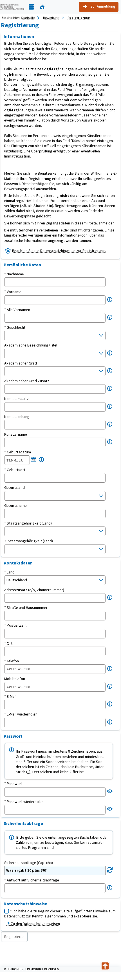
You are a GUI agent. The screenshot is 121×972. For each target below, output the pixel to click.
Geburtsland (14, 487)
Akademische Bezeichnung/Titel (30, 345)
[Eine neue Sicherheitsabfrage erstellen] (110, 870)
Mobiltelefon (14, 678)
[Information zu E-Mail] (110, 704)
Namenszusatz (16, 398)
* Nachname (14, 274)
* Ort (8, 643)
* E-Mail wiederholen (20, 714)
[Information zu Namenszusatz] (110, 406)
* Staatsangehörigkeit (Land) (28, 523)
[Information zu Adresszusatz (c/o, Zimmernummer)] (110, 597)
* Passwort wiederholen (24, 801)
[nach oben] (105, 966)
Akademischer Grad (20, 363)
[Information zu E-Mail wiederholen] (110, 722)
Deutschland (16, 580)
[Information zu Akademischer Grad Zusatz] (110, 388)
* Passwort (13, 783)
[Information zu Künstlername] (110, 442)
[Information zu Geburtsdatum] (41, 460)
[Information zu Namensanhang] (110, 424)
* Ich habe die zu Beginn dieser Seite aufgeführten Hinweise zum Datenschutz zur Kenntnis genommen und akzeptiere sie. (60, 913)
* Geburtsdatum (17, 452)
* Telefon (11, 661)
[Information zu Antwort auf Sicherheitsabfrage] (110, 888)
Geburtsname (15, 505)
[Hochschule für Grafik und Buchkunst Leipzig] (12, 7)
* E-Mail (10, 696)
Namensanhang (17, 416)
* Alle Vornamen (17, 309)
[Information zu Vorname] (110, 300)
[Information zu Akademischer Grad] (110, 371)
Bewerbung (51, 17)
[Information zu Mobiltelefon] (110, 686)
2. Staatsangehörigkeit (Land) (28, 541)
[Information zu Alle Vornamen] (110, 317)
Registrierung (79, 17)
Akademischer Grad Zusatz (26, 381)
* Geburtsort (14, 469)
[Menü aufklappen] (31, 7)
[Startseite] (42, 7)
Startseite (28, 17)
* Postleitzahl (15, 625)
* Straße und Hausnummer (26, 607)
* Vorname (12, 291)
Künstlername (15, 434)
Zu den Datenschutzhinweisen (35, 923)
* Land (9, 572)
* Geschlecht (14, 327)
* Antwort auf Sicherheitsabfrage (31, 880)
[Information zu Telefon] (110, 669)
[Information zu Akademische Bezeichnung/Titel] (110, 353)
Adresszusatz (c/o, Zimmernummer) (34, 590)
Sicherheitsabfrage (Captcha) (28, 862)
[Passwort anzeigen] (110, 791)
